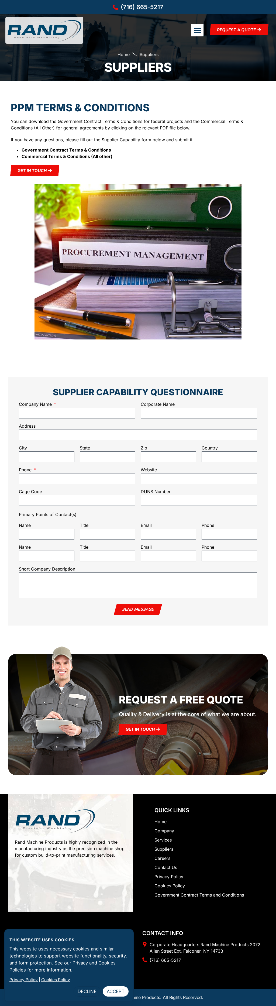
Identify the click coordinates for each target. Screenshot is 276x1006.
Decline (87, 991)
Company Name (36, 404)
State (85, 448)
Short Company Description (47, 569)
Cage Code (30, 491)
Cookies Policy (55, 979)
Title (84, 525)
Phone (26, 470)
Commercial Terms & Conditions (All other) (67, 156)
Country (210, 448)
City (23, 448)
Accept (116, 991)
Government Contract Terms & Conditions (66, 150)
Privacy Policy (23, 979)
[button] (197, 30)
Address (27, 426)
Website (149, 470)
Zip (144, 448)
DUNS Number (156, 491)
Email (146, 525)
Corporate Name (158, 404)
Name (25, 525)
